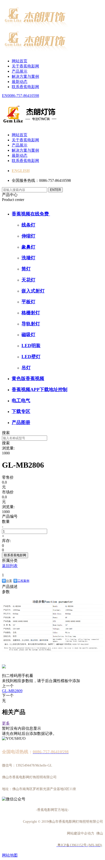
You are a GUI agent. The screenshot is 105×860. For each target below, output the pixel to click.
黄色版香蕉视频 (28, 378)
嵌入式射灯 (33, 290)
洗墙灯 (28, 257)
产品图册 (21, 422)
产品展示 (19, 71)
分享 (9, 580)
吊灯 (26, 367)
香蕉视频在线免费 (31, 213)
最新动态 (19, 81)
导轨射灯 (30, 323)
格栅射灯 (30, 312)
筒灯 (26, 268)
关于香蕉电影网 (25, 66)
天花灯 (28, 279)
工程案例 (23, 580)
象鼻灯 (28, 247)
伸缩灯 (28, 235)
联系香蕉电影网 (25, 87)
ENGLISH (21, 171)
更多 (6, 723)
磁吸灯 (28, 334)
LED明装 (31, 345)
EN (4, 95)
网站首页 (19, 61)
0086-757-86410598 (23, 95)
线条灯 (28, 224)
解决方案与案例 (25, 76)
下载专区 (21, 411)
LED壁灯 (31, 356)
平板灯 (28, 301)
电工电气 (21, 400)
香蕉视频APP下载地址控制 (39, 389)
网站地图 (10, 855)
